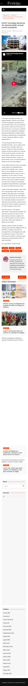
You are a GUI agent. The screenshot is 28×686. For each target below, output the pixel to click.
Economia (5, 626)
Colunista (5, 616)
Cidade (5, 248)
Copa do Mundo (7, 619)
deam (18, 248)
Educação (5, 629)
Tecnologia (6, 673)
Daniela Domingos (7, 31)
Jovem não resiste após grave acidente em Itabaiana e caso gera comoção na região (12, 469)
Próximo (21, 277)
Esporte (5, 636)
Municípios (5, 32)
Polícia (5, 656)
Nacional (5, 653)
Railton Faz (6, 663)
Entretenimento (7, 633)
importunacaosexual (16, 251)
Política (5, 660)
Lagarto (5, 639)
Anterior (6, 277)
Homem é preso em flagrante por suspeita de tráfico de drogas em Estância (13, 305)
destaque (6, 251)
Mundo (5, 643)
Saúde (4, 666)
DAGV (12, 248)
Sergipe (5, 670)
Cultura (5, 623)
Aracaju (5, 612)
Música (5, 650)
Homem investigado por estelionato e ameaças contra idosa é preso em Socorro (12, 452)
